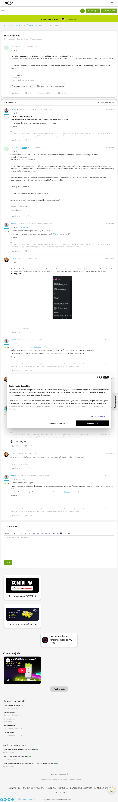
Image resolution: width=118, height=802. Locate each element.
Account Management (39, 86)
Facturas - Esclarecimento (13, 705)
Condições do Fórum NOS (48, 780)
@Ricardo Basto (23, 227)
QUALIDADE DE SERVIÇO (81, 788)
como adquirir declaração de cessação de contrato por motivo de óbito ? (29, 763)
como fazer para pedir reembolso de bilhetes (19, 749)
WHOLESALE (61, 792)
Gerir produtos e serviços (13, 715)
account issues (57, 86)
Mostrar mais (59, 689)
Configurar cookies (57, 423)
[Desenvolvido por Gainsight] (59, 775)
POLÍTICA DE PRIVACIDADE (34, 788)
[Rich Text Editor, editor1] (59, 547)
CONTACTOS (14, 788)
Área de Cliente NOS (35, 25)
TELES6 (13, 258)
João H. (13, 109)
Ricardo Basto (15, 46)
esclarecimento (9, 712)
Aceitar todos (92, 423)
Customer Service (19, 86)
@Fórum (56, 234)
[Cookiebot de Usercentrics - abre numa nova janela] (99, 377)
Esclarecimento (9, 732)
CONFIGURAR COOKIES (58, 788)
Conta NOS (19, 25)
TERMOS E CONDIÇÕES (104, 788)
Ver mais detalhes (97, 416)
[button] (2, 11)
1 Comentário (9, 753)
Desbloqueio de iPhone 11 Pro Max (15, 756)
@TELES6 (37, 347)
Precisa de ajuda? (115, 401)
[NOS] (9, 3)
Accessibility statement (71, 780)
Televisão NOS (9, 722)
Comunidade (7, 25)
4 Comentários (9, 760)
